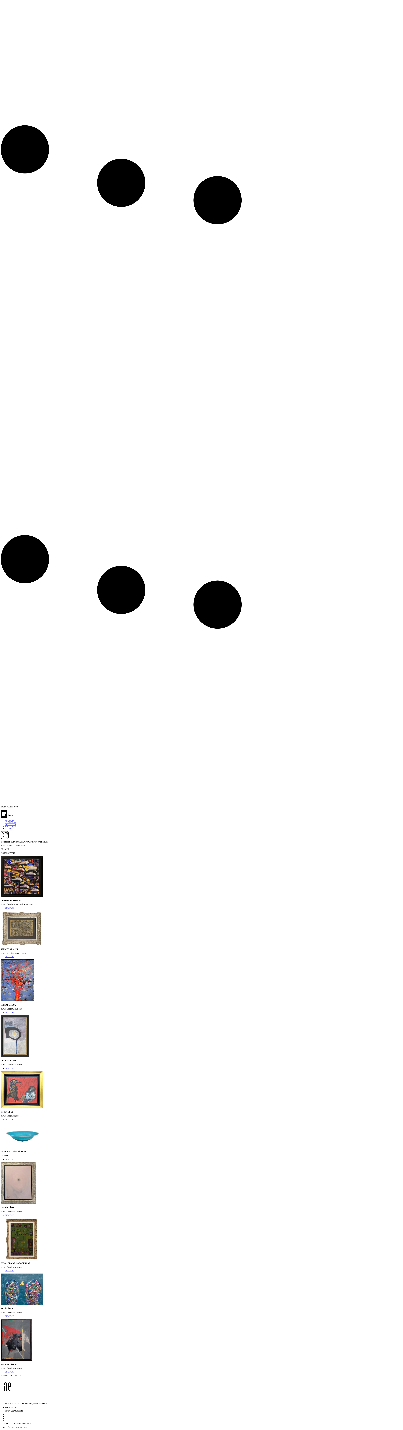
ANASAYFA (9, 821)
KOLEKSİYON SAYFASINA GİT (13, 845)
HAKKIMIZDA (10, 823)
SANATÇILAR (10, 827)
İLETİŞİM (8, 828)
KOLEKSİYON (10, 825)
